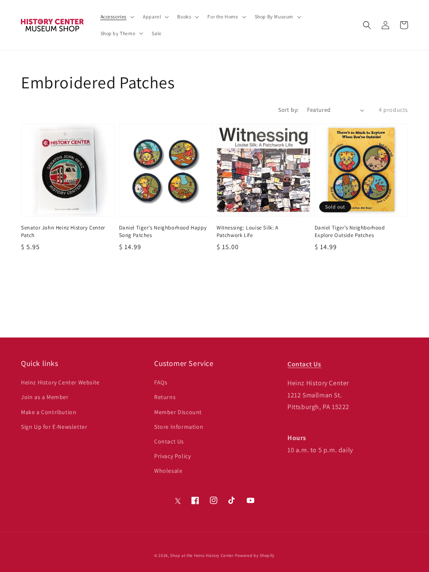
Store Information (178, 426)
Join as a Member (45, 397)
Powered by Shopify (255, 555)
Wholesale (168, 470)
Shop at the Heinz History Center (201, 555)
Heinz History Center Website (60, 382)
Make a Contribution (48, 412)
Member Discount (178, 412)
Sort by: (288, 109)
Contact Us (169, 441)
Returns (165, 397)
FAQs (160, 382)
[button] (367, 25)
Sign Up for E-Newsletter (54, 426)
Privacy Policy (172, 456)
